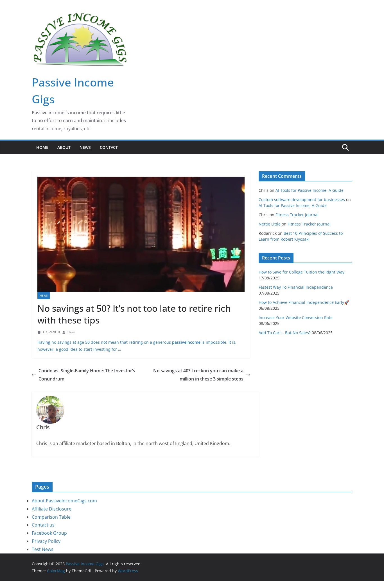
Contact (109, 147)
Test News (42, 549)
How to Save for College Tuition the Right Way (301, 272)
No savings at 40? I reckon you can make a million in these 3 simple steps (198, 375)
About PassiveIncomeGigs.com (64, 501)
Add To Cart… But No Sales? (285, 332)
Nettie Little (270, 224)
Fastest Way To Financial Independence (296, 287)
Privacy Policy (46, 541)
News (85, 147)
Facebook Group (49, 533)
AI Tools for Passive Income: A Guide (309, 190)
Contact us (43, 525)
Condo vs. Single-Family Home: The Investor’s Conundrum (87, 375)
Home (42, 147)
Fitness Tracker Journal (297, 214)
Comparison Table (51, 517)
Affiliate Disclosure (51, 509)
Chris (71, 332)
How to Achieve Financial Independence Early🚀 (304, 302)
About (64, 147)
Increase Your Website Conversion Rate (296, 317)
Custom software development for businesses (302, 199)
